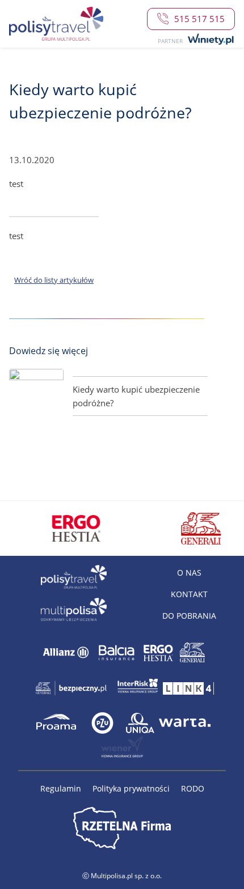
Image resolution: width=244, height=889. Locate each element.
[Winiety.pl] (209, 39)
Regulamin (61, 788)
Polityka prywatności (132, 788)
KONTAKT (189, 594)
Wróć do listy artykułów (54, 279)
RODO (192, 788)
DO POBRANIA (189, 615)
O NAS (189, 572)
